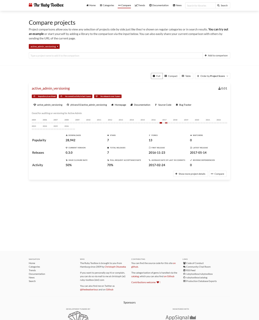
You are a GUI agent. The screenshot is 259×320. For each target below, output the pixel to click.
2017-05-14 (198, 152)
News (32, 277)
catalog (135, 276)
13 (150, 140)
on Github (169, 276)
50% (69, 165)
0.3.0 (69, 152)
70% (110, 165)
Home (32, 263)
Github (109, 289)
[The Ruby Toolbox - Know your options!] (46, 5)
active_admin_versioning (51, 88)
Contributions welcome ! (145, 282)
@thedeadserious (89, 289)
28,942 (70, 140)
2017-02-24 (157, 165)
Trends (32, 270)
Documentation (37, 273)
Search (32, 281)
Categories (34, 266)
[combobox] (116, 55)
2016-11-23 (157, 152)
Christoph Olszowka (115, 266)
